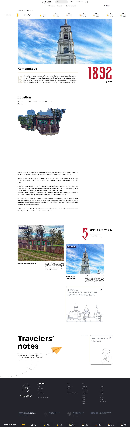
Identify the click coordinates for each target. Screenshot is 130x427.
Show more (75, 416)
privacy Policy (33, 413)
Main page (20, 10)
